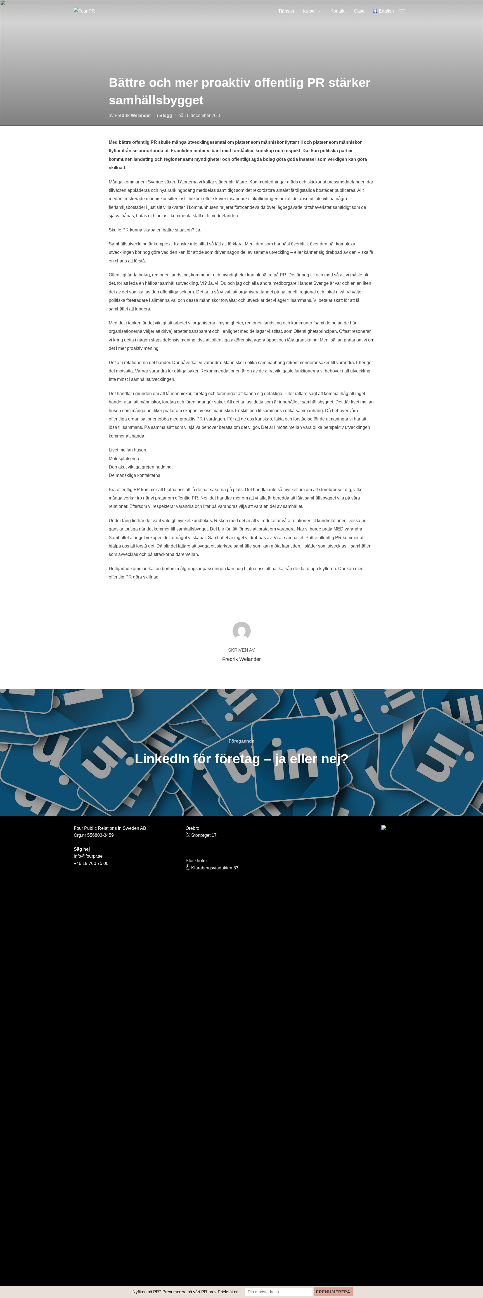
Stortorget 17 (204, 835)
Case (359, 11)
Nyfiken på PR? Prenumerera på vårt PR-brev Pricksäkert (185, 1291)
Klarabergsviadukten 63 (214, 868)
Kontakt (337, 11)
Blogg (165, 115)
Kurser (309, 11)
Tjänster (286, 11)
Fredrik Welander (133, 115)
